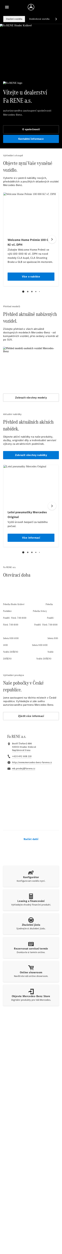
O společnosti (31, 129)
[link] (21, 750)
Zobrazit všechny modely (31, 397)
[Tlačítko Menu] (7, 7)
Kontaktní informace (31, 139)
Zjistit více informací (31, 716)
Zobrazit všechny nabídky (31, 455)
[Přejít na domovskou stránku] (31, 7)
